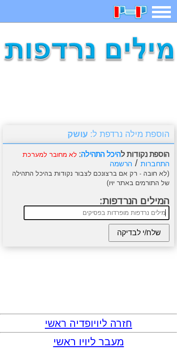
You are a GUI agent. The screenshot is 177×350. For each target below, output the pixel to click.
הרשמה (121, 164)
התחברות (155, 164)
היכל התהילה (101, 154)
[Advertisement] (88, 96)
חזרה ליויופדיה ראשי (88, 323)
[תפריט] (161, 12)
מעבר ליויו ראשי (88, 342)
